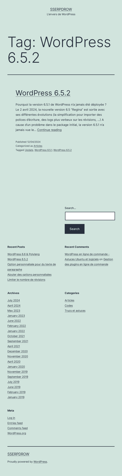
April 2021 (13, 346)
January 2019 (15, 397)
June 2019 (13, 387)
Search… (70, 208)
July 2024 (13, 300)
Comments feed (17, 428)
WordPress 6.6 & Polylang (23, 254)
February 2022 (16, 325)
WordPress (40, 461)
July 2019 (13, 381)
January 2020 (16, 366)
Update (29, 149)
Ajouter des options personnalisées (29, 274)
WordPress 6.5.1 (43, 149)
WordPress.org (16, 433)
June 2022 (14, 320)
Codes (69, 305)
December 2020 (17, 351)
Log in (11, 417)
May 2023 (13, 310)
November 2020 (17, 356)
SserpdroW (61, 9)
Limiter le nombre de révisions (26, 279)
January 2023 (16, 315)
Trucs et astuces (75, 310)
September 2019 (17, 376)
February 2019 (16, 392)
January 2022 (16, 331)
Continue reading (49, 130)
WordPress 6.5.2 (43, 92)
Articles (38, 145)
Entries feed (15, 423)
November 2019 (17, 371)
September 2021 (17, 341)
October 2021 (16, 336)
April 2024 (14, 305)
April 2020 (13, 361)
